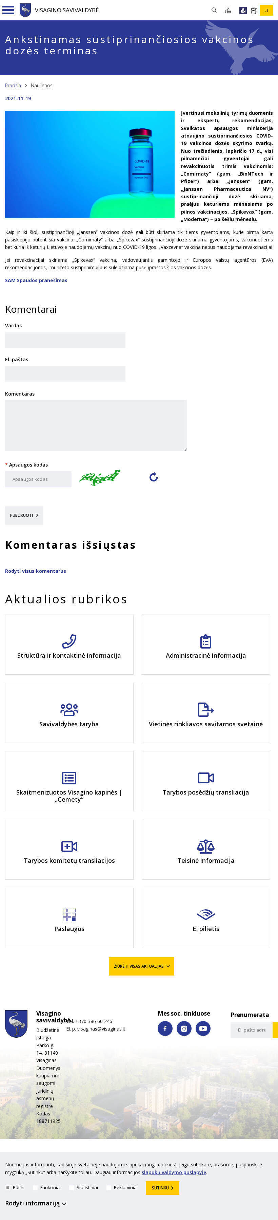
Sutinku (160, 1188)
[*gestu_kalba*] (254, 10)
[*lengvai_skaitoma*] (243, 10)
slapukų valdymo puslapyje (174, 1172)
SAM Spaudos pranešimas (36, 280)
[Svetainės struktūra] (230, 10)
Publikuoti (22, 515)
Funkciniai (50, 1187)
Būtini (18, 1187)
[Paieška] (216, 10)
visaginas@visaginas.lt (101, 1028)
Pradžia (13, 85)
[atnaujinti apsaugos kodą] (154, 480)
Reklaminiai (126, 1187)
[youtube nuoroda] (203, 1028)
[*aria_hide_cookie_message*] (271, 1166)
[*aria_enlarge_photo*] (90, 216)
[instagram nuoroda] (184, 1028)
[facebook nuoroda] (165, 1028)
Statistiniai (87, 1187)
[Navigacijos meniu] (8, 10)
